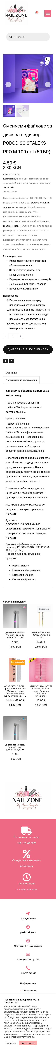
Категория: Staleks (22, 574)
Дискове (18, 178)
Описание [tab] (11, 372)
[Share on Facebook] (5, 361)
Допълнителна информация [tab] (21, 380)
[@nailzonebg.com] (28, 927)
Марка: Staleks (20, 565)
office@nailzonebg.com (28, 959)
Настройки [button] (11, 1043)
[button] (47, 13)
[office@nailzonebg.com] (28, 954)
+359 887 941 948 (28, 973)
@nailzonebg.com (28, 932)
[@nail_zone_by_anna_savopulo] (28, 941)
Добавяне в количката (28, 349)
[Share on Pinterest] (11, 361)
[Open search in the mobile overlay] (28, 37)
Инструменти (21, 183)
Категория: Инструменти (26, 570)
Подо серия (44, 183)
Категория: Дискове (23, 579)
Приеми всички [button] (28, 1043)
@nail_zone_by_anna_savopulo (28, 946)
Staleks (10, 187)
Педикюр (33, 183)
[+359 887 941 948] (28, 968)
